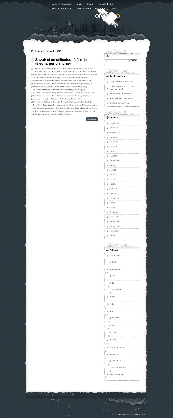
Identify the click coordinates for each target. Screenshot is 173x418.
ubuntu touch (116, 361)
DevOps (90, 4)
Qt (113, 283)
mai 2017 (113, 175)
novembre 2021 (115, 123)
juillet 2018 (113, 146)
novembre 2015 (115, 198)
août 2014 (113, 236)
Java (113, 276)
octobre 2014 (114, 231)
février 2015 (114, 212)
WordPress (122, 414)
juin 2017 (113, 170)
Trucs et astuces (120, 367)
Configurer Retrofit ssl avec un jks (121, 82)
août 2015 (113, 203)
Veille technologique (62, 4)
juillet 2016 (113, 189)
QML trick (118, 289)
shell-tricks (115, 318)
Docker (79, 4)
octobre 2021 (114, 128)
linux (111, 311)
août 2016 (113, 184)
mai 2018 (113, 151)
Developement (84, 8)
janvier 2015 (114, 217)
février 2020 (114, 142)
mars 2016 (113, 193)
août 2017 (113, 165)
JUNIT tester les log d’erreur (119, 103)
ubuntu (114, 332)
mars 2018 (113, 156)
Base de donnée (106, 4)
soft (113, 325)
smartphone (114, 354)
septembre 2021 (115, 132)
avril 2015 (113, 207)
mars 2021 (113, 137)
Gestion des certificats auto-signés (121, 98)
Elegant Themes (140, 414)
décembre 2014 (115, 221)
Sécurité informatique (62, 8)
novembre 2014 (115, 226)
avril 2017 (113, 179)
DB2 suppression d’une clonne (120, 94)
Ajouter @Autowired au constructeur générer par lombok (122, 88)
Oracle (114, 262)
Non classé (113, 340)
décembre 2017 (115, 161)
